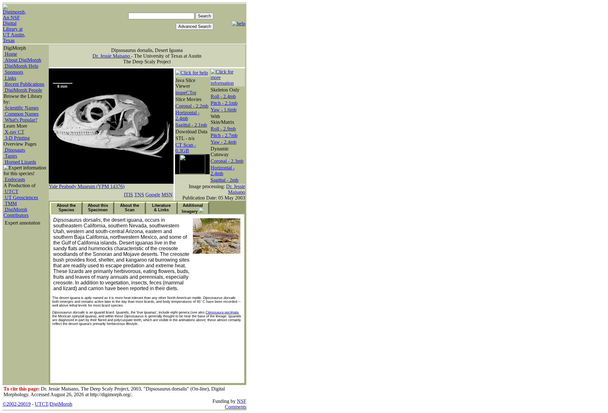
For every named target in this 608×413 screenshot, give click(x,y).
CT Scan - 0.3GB (185, 147)
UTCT (10, 191)
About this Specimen (98, 207)
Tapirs (10, 156)
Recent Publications (23, 84)
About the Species (66, 207)
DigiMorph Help (20, 66)
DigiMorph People (22, 90)
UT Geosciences (20, 197)
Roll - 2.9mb (223, 128)
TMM (10, 203)
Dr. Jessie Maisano (111, 56)
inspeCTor (185, 92)
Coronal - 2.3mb (227, 161)
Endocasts (14, 179)
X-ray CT (13, 132)
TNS (139, 194)
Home (10, 54)
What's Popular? (20, 120)
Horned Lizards (19, 162)
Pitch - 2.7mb (224, 135)
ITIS (128, 194)
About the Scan (129, 207)
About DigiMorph (22, 60)
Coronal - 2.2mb (191, 106)
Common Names (21, 114)
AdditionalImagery (192, 208)
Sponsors (13, 72)
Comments (235, 407)
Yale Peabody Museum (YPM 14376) (86, 186)
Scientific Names (21, 108)
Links (9, 78)
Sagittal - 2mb (224, 180)
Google (152, 194)
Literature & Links (161, 207)
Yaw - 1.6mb (224, 109)
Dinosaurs (14, 150)
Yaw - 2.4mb (224, 142)
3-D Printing (16, 138)
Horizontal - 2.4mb (187, 115)
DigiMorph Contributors (15, 212)
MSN (167, 194)
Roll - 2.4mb (223, 96)
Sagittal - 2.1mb (191, 125)
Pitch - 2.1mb (224, 103)
